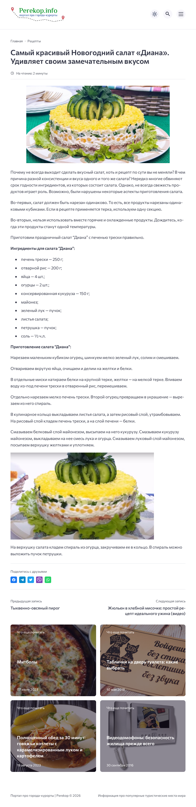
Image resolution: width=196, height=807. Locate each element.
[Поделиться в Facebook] (14, 580)
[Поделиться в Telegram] (22, 580)
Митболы (27, 661)
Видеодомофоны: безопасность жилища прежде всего (140, 740)
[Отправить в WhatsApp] (48, 580)
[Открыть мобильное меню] (180, 14)
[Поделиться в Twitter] (30, 580)
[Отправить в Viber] (39, 580)
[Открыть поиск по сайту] (167, 14)
